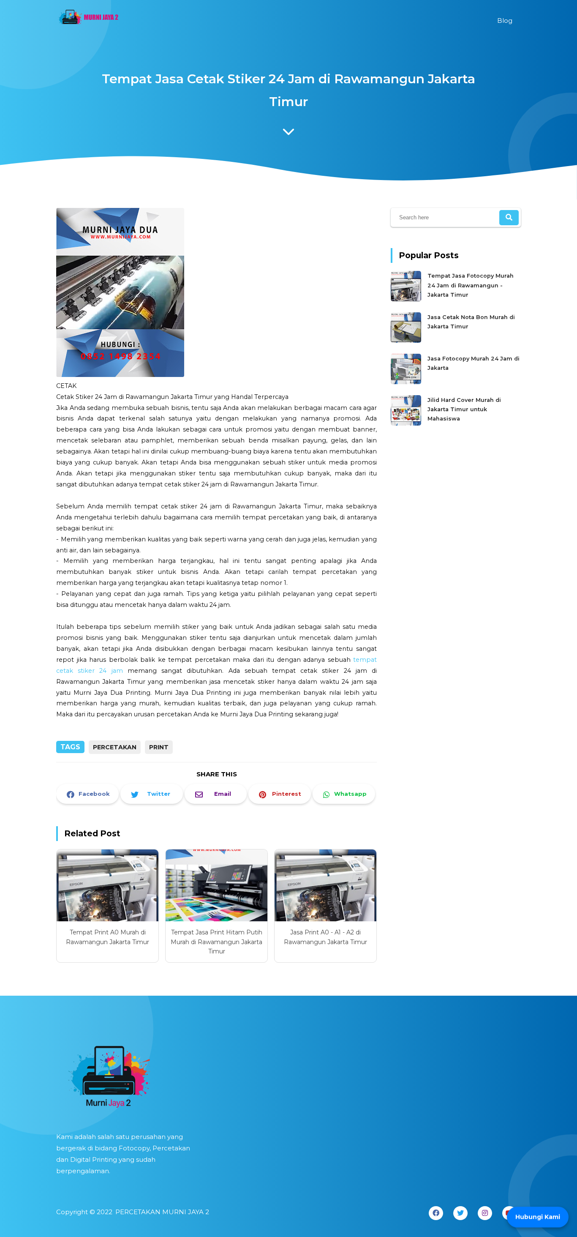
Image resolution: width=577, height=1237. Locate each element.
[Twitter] (460, 1213)
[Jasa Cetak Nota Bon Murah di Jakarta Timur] (407, 341)
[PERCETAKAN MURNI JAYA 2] (88, 19)
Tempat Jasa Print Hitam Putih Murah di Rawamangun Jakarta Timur (216, 941)
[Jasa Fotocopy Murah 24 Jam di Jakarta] (407, 382)
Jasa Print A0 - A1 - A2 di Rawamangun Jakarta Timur (325, 936)
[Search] (509, 217)
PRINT (159, 747)
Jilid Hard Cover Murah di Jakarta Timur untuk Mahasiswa (464, 409)
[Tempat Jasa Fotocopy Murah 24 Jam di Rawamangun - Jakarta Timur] (407, 299)
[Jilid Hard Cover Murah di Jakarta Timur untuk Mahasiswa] (407, 424)
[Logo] (126, 1074)
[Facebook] (436, 1213)
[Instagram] (485, 1213)
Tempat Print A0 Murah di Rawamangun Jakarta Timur (107, 936)
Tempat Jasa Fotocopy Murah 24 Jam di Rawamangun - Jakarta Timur (470, 285)
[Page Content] (288, 134)
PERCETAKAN (114, 747)
